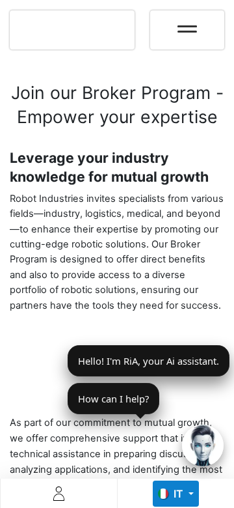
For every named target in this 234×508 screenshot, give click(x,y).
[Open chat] (203, 445)
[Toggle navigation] (187, 25)
